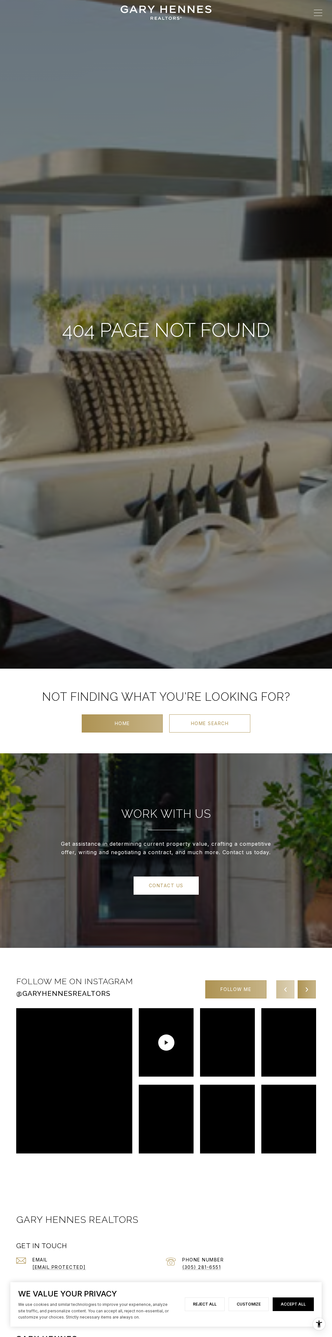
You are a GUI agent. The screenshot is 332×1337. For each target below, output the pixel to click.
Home (122, 723)
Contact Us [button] (166, 885)
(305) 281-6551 (201, 1267)
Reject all (205, 1304)
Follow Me (236, 989)
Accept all (293, 1304)
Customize (249, 1304)
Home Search (210, 723)
